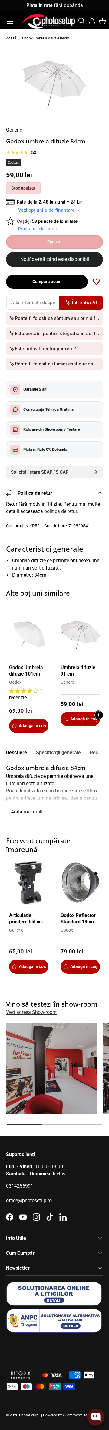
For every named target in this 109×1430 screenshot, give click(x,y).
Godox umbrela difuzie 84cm (45, 38)
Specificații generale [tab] (58, 752)
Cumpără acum (46, 281)
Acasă (11, 38)
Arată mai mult (27, 812)
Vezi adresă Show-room (31, 1012)
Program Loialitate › (37, 228)
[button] (102, 21)
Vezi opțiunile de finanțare (46, 210)
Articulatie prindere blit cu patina (25, 918)
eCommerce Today (78, 1415)
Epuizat (54, 241)
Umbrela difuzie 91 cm (78, 671)
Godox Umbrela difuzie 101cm (26, 671)
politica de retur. (61, 511)
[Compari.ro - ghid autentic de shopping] (36, 1348)
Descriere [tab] (16, 752)
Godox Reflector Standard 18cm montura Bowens (79, 918)
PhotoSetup (28, 1415)
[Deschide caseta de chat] (95, 1417)
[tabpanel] (54, 790)
